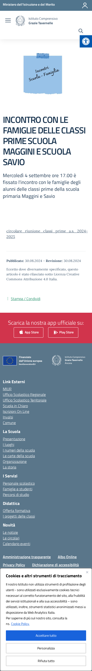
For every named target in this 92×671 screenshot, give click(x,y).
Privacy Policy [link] (14, 565)
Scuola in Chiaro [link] (15, 406)
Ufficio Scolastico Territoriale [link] (24, 400)
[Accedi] (85, 5)
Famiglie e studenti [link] (17, 489)
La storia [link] (9, 467)
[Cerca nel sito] (80, 31)
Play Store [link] (66, 331)
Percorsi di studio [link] (16, 494)
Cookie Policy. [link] (20, 623)
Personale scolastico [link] (19, 483)
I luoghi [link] (8, 444)
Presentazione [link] (14, 439)
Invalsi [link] (8, 417)
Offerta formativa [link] (16, 510)
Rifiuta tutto (46, 660)
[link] (86, 41)
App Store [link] (31, 331)
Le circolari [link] (11, 538)
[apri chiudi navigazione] (8, 21)
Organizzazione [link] (15, 461)
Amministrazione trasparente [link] (27, 557)
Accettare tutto (46, 635)
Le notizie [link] (10, 532)
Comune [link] (9, 422)
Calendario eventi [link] (16, 543)
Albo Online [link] (67, 557)
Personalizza (46, 648)
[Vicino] (87, 572)
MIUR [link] (7, 389)
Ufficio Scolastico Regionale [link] (24, 394)
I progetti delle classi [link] (19, 516)
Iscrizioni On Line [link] (16, 411)
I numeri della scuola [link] (19, 450)
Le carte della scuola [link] (19, 456)
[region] (46, 619)
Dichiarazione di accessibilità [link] (55, 565)
